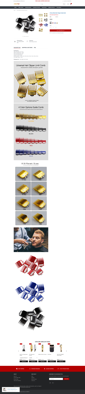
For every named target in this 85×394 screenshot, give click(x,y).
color (51, 21)
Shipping (32, 377)
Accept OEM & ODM (17, 377)
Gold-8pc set (57, 23)
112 (51, 32)
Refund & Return (34, 379)
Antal (50, 25)
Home (14, 10)
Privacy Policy (16, 379)
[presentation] (18, 351)
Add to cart (24, 361)
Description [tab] (17, 47)
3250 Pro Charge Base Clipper (24, 355)
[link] (50, 383)
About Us (15, 376)
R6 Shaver (49, 354)
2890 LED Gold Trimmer (42, 354)
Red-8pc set (53, 23)
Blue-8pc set (55, 23)
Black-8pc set (50, 23)
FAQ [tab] (35, 47)
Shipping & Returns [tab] (27, 47)
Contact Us (33, 380)
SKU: (50, 16)
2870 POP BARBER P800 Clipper (60, 355)
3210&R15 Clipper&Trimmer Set (12, 389)
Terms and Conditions (17, 380)
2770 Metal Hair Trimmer (31, 355)
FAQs (32, 376)
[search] (64, 4)
